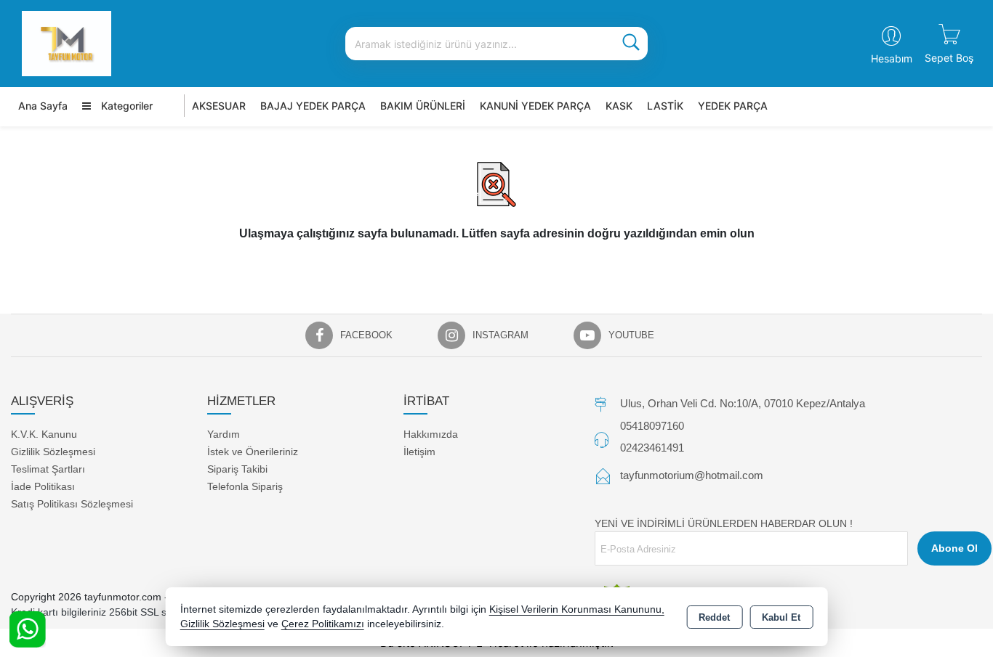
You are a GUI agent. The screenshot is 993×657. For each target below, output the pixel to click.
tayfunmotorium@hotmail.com (691, 475)
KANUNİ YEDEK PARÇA (535, 105)
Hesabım (891, 58)
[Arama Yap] (631, 44)
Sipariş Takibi (237, 469)
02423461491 (652, 447)
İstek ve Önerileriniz (252, 451)
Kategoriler (125, 105)
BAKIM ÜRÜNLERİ (422, 105)
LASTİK (665, 105)
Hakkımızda (430, 434)
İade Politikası (43, 486)
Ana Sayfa (43, 105)
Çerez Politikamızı (322, 624)
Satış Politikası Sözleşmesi (72, 504)
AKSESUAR (219, 105)
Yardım (223, 434)
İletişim (419, 451)
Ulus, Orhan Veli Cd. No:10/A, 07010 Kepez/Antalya (742, 403)
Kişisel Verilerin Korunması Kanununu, (576, 609)
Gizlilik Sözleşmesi (53, 451)
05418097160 (652, 426)
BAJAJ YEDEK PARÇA (313, 105)
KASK (619, 105)
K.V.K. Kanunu (44, 434)
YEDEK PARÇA (733, 105)
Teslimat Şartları (48, 469)
